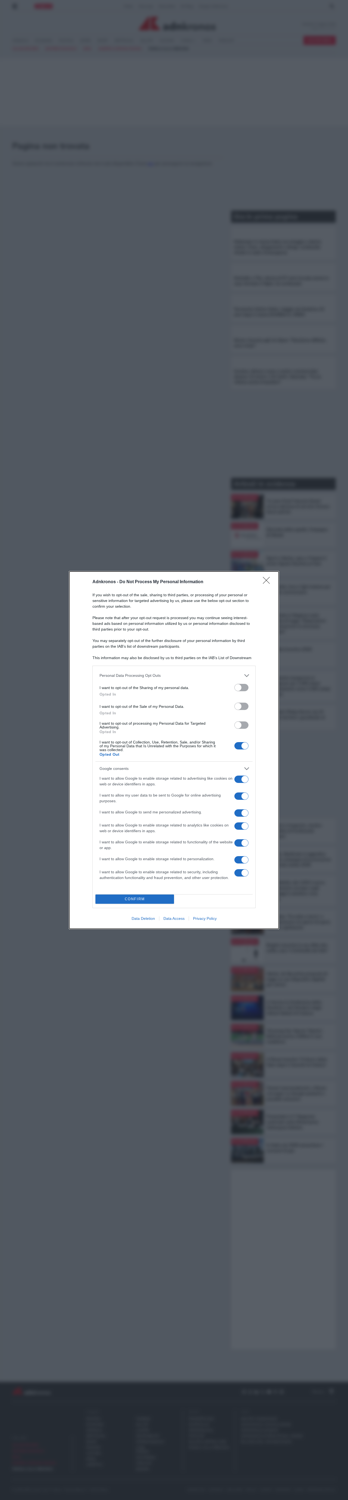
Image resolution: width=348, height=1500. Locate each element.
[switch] (241, 687)
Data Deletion (143, 918)
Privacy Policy (205, 918)
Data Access (174, 918)
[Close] (268, 582)
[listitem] (174, 675)
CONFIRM (135, 899)
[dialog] (174, 750)
